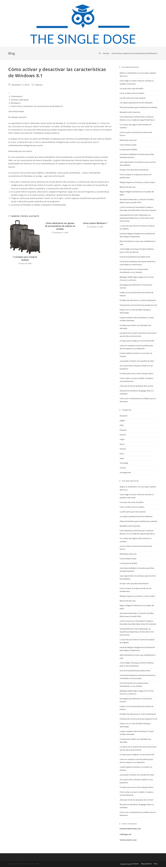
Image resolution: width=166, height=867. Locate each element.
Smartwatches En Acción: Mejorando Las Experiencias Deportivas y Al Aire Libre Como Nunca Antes (137, 218)
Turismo (123, 468)
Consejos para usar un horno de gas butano (136, 373)
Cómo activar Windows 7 (95, 223)
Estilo (122, 425)
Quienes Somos (126, 864)
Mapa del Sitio (146, 864)
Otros (122, 453)
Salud (122, 458)
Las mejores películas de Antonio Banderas (136, 102)
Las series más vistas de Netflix (131, 88)
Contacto (135, 864)
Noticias (38, 85)
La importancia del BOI (128, 149)
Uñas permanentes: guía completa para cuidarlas (138, 107)
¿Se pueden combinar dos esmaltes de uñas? (137, 361)
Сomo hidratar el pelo (128, 145)
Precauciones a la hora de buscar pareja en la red (138, 305)
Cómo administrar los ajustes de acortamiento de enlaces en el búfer (60, 226)
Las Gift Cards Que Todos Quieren (133, 98)
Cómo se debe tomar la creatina (132, 93)
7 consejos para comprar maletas (25, 258)
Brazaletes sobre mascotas (130, 112)
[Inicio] (100, 53)
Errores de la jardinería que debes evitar (135, 257)
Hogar (122, 439)
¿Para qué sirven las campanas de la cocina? (136, 386)
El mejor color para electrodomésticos (134, 170)
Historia (123, 435)
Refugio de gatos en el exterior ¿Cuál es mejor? (137, 182)
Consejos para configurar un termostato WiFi (137, 341)
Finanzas (123, 430)
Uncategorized (125, 472)
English (122, 420)
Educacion (124, 416)
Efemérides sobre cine (128, 140)
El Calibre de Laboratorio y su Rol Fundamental (138, 300)
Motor (122, 444)
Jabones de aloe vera (128, 187)
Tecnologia (124, 463)
